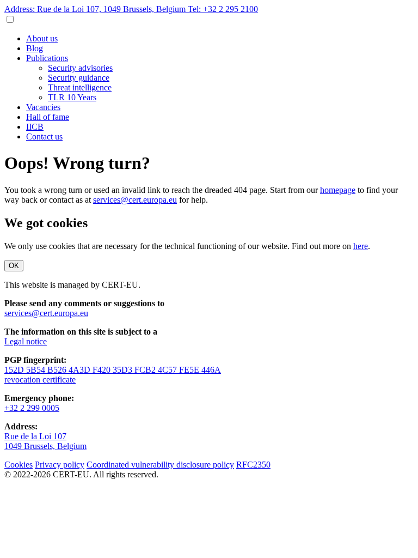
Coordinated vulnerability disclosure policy (160, 464)
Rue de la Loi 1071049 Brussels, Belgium (45, 441)
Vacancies (43, 107)
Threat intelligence (80, 87)
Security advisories (80, 67)
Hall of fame (47, 117)
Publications (47, 58)
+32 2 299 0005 (31, 408)
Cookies (18, 464)
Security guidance (78, 77)
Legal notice (25, 341)
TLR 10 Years (72, 97)
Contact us (44, 136)
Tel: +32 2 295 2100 (223, 9)
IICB (35, 126)
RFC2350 (253, 464)
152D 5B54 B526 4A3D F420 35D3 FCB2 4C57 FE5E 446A (112, 369)
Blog (34, 48)
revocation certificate (40, 379)
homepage (337, 190)
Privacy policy (59, 464)
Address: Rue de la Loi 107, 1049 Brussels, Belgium (96, 9)
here (360, 246)
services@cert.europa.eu (135, 199)
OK (14, 266)
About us (42, 38)
